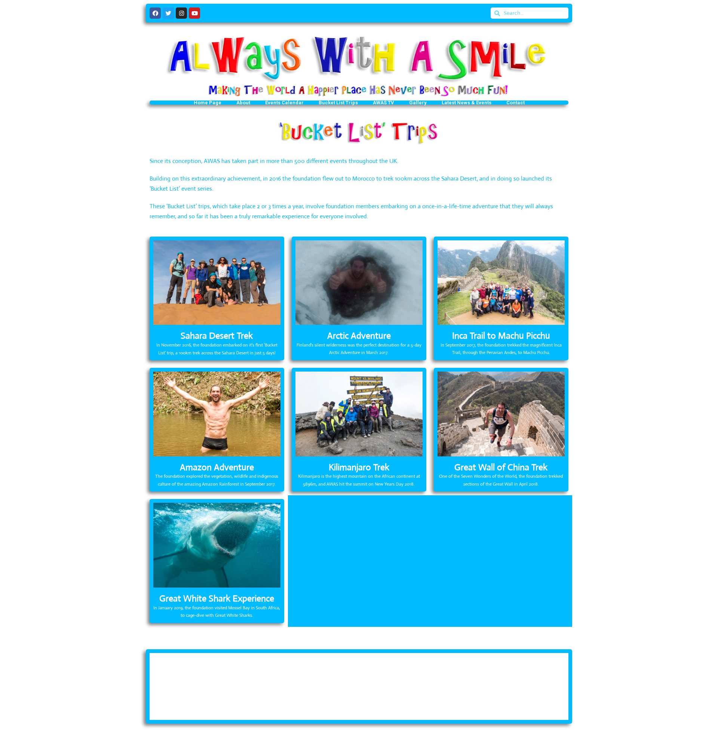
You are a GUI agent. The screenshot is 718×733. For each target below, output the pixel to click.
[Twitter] (168, 13)
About (243, 103)
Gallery (418, 103)
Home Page (207, 103)
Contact (515, 103)
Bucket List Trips (338, 103)
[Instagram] (181, 13)
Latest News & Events (466, 103)
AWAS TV (383, 103)
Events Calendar (284, 103)
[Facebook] (155, 13)
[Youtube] (194, 13)
